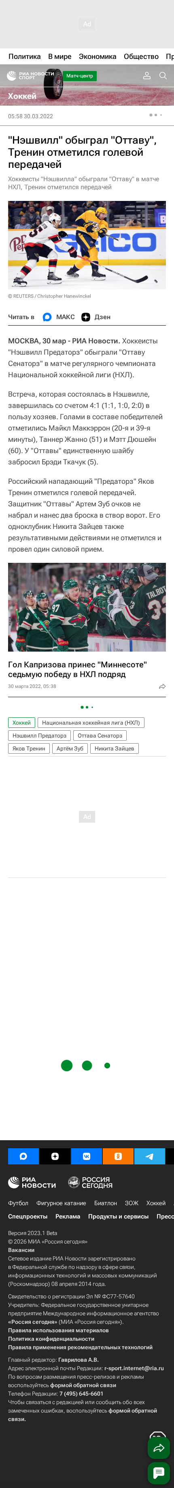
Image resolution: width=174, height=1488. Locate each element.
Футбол (18, 1203)
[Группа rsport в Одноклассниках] (118, 1156)
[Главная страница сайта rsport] (48, 76)
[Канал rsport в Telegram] (149, 1156)
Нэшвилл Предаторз (39, 735)
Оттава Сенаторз (100, 735)
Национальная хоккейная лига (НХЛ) (91, 722)
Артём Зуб (70, 748)
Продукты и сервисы (118, 1216)
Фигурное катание (61, 1203)
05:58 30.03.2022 (30, 116)
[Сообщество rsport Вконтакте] (86, 1156)
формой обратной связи (83, 1385)
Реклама (67, 1216)
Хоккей (22, 722)
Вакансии (21, 1250)
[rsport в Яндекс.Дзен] (55, 1156)
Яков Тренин (29, 748)
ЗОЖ (131, 1203)
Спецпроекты (27, 1216)
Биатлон (105, 1203)
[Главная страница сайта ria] (9, 76)
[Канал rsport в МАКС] (23, 1156)
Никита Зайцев (114, 748)
